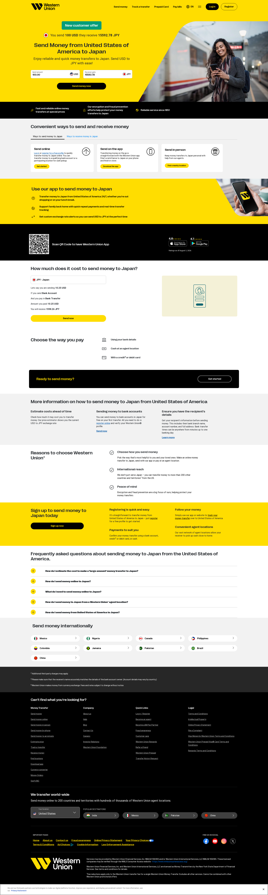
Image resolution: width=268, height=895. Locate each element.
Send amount (37, 72)
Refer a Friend (142, 747)
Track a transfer (38, 747)
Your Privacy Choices (137, 840)
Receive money (37, 753)
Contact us (62, 840)
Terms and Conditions (198, 714)
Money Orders (37, 775)
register (154, 518)
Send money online (39, 719)
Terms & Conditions (43, 844)
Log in (36, 153)
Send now (68, 318)
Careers (86, 736)
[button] (190, 6)
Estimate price (37, 741)
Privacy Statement (19, 891)
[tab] (47, 136)
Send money (36, 714)
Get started (42, 166)
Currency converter (39, 769)
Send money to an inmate (42, 736)
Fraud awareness (143, 730)
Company (88, 708)
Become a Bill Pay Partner (147, 725)
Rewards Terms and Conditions (202, 750)
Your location (44, 809)
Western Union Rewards (146, 741)
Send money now (81, 86)
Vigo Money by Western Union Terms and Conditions (211, 736)
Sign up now (57, 526)
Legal (191, 708)
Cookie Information (87, 844)
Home (36, 840)
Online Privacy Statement (199, 725)
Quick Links (142, 708)
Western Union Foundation (95, 747)
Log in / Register (143, 714)
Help (85, 719)
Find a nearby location (177, 166)
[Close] (263, 889)
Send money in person (40, 725)
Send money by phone (40, 730)
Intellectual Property (197, 719)
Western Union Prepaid (146, 753)
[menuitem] (45, 6)
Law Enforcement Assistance (118, 844)
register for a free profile (53, 153)
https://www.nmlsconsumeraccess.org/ (169, 861)
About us (87, 714)
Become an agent (143, 719)
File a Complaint (195, 730)
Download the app (110, 166)
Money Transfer (39, 708)
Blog (85, 725)
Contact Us (88, 730)
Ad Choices (64, 844)
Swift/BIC (35, 781)
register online (103, 423)
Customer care (142, 736)
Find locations (37, 758)
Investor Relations (91, 741)
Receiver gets (90, 72)
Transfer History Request (147, 758)
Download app (37, 764)
